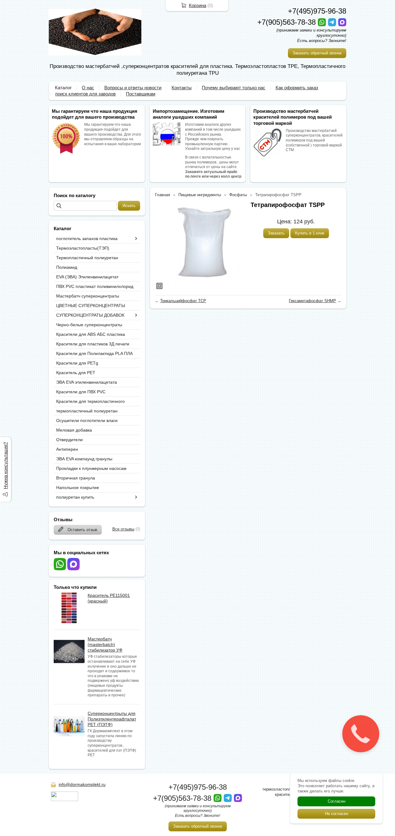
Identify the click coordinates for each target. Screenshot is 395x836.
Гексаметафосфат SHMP (312, 300)
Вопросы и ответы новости (132, 87)
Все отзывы (123, 529)
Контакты (182, 87)
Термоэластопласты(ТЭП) (82, 248)
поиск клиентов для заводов (85, 93)
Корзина (197, 5)
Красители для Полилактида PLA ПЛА (94, 353)
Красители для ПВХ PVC (81, 391)
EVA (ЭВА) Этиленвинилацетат (87, 276)
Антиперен (67, 449)
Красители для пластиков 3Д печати (92, 343)
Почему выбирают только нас (233, 87)
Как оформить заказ (297, 87)
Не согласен (336, 813)
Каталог (63, 87)
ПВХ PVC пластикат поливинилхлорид (94, 286)
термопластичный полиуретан (87, 410)
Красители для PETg (77, 363)
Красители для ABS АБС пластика (90, 334)
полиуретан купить (75, 497)
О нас (88, 87)
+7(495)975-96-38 (317, 11)
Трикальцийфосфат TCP (183, 300)
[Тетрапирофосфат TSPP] (199, 245)
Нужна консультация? (5, 465)
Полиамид (66, 267)
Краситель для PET (75, 372)
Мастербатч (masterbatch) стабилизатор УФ (105, 644)
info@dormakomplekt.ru (82, 784)
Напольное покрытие (77, 487)
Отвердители (69, 439)
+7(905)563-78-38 (287, 22)
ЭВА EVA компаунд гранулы (84, 458)
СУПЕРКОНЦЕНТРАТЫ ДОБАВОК (90, 315)
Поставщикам (140, 93)
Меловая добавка (74, 430)
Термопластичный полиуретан (87, 257)
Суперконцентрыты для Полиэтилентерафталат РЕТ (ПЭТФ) (112, 719)
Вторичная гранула (75, 477)
